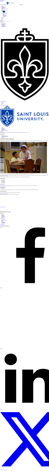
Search (1, 21)
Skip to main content (2, 0)
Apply (2, 103)
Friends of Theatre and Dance (5, 136)
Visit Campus (4, 193)
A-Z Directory (3, 216)
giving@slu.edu (33, 189)
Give (2, 19)
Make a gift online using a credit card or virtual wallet (6, 185)
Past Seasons (3, 137)
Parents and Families (5, 13)
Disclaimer (3, 217)
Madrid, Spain (6, 225)
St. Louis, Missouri (2, 225)
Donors (3, 14)
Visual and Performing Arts (9, 132)
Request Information (2, 224)
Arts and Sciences (4, 132)
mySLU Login (3, 25)
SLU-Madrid (4, 16)
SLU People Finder (4, 23)
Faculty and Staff (3, 222)
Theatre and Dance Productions (18, 132)
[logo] (24, 100)
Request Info (3, 17)
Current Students (4, 15)
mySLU (2, 214)
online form (17, 189)
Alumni (2, 220)
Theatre (13, 132)
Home (1, 132)
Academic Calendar (4, 26)
